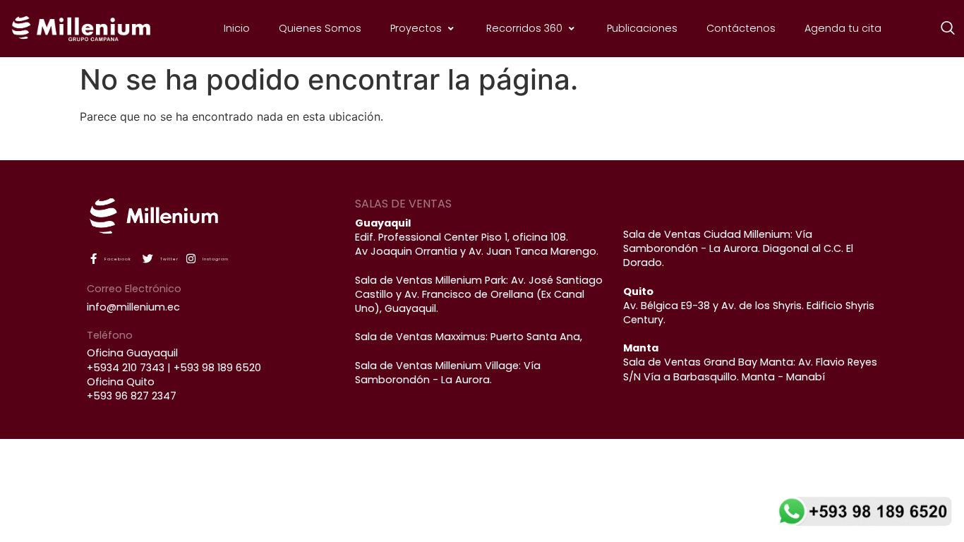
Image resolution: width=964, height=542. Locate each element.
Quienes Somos (320, 28)
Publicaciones (642, 28)
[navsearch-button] (941, 29)
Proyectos (416, 28)
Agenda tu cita (843, 28)
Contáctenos (741, 28)
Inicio (237, 28)
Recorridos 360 (524, 28)
